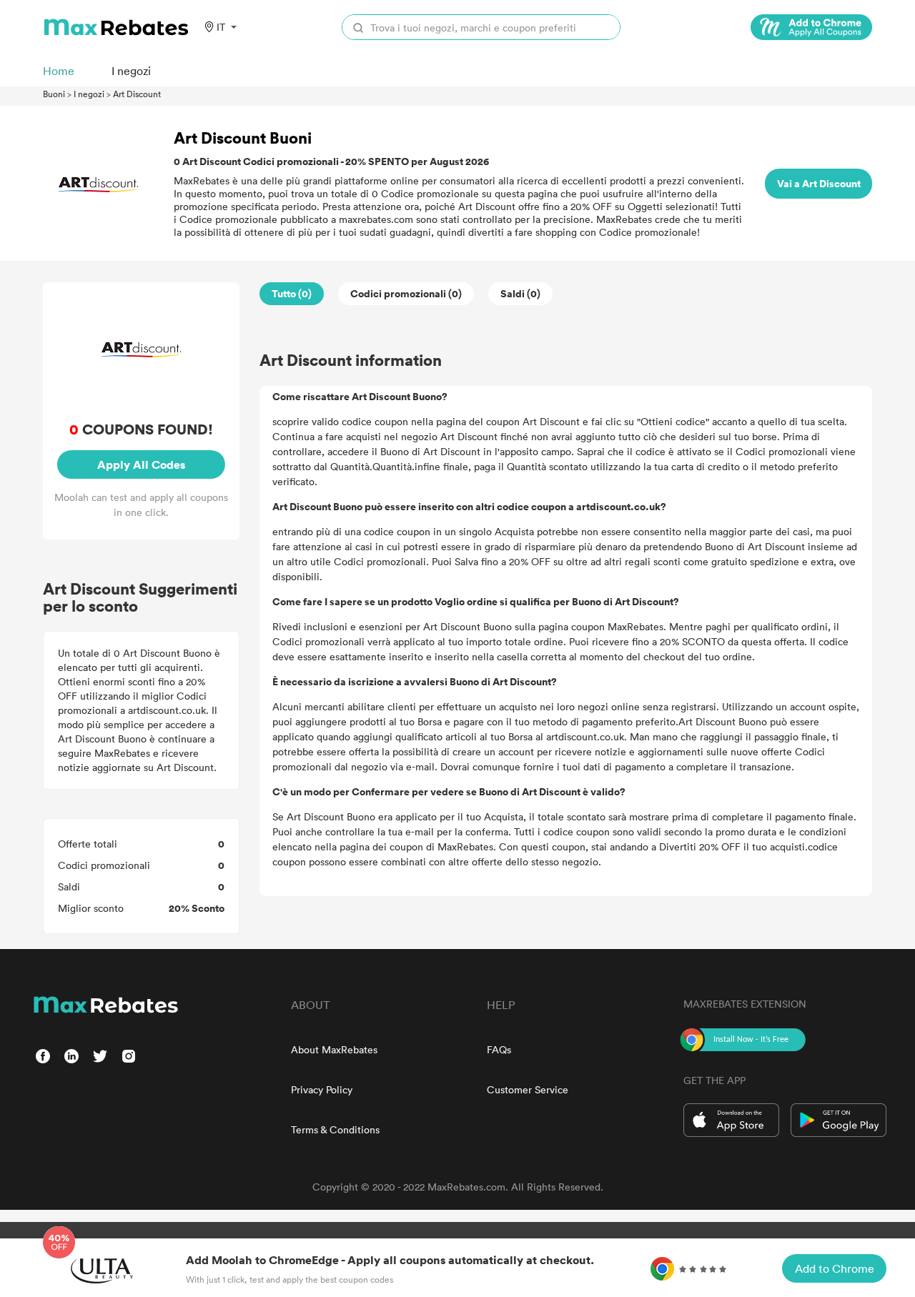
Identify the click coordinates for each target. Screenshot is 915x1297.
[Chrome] (811, 27)
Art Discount (137, 93)
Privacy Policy (321, 1089)
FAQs (499, 1049)
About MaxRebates (334, 1049)
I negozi (89, 93)
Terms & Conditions (335, 1129)
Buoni (54, 93)
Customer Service (527, 1089)
